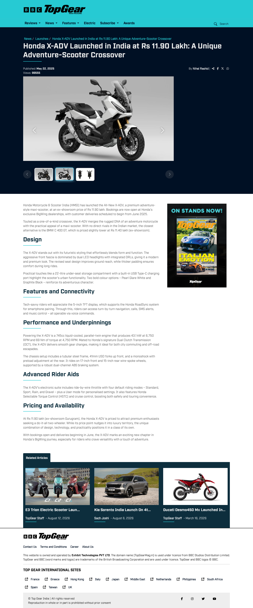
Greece (55, 579)
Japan (115, 579)
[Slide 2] (64, 174)
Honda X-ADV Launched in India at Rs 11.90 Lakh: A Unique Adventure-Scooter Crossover (112, 38)
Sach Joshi (101, 518)
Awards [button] (129, 23)
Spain (34, 587)
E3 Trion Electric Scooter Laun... (52, 509)
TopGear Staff (34, 518)
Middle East (137, 579)
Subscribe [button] (108, 23)
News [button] (50, 23)
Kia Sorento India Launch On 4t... (122, 509)
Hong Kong (77, 579)
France (35, 579)
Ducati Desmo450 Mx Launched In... (194, 509)
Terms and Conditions (53, 546)
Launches (41, 38)
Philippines (189, 579)
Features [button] (69, 23)
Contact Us (30, 546)
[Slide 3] (85, 174)
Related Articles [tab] (37, 457)
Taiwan (53, 587)
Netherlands (163, 579)
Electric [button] (89, 23)
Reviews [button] (31, 23)
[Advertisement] (202, 133)
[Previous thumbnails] (27, 174)
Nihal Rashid (201, 68)
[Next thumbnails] (169, 174)
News (27, 38)
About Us (88, 546)
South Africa (215, 579)
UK (70, 587)
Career (74, 546)
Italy (98, 579)
